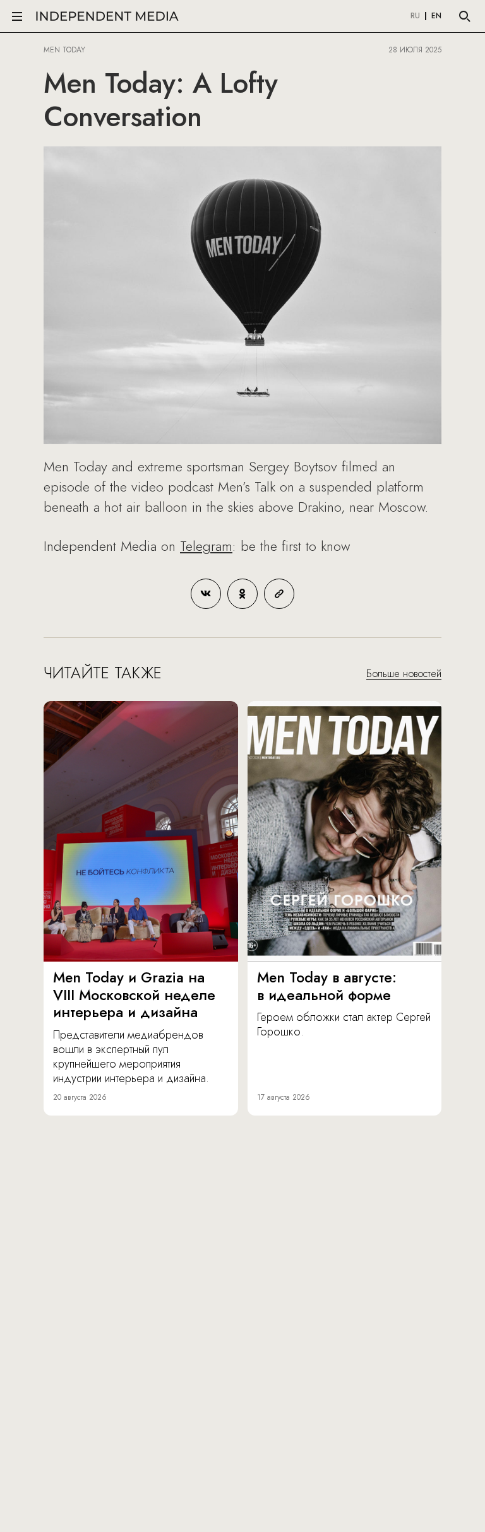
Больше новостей (403, 674)
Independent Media (107, 16)
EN (436, 16)
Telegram (206, 546)
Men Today (64, 49)
